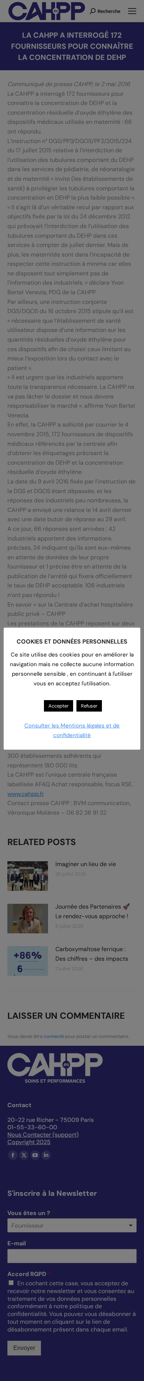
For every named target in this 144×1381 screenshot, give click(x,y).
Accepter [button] (58, 706)
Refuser (89, 706)
